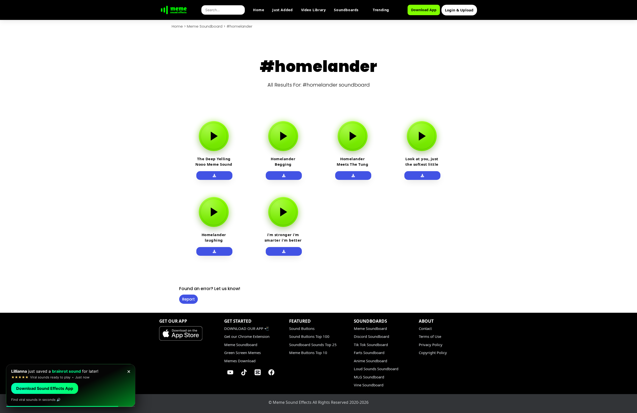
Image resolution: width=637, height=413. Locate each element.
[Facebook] (271, 372)
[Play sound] (214, 136)
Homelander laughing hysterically (214, 240)
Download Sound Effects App (44, 388)
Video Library (313, 9)
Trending (381, 9)
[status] (70, 385)
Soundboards (346, 9)
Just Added (282, 9)
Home (258, 9)
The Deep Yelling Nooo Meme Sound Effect (213, 164)
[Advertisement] (146, 189)
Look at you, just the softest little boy (421, 164)
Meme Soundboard (204, 26)
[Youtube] (230, 372)
